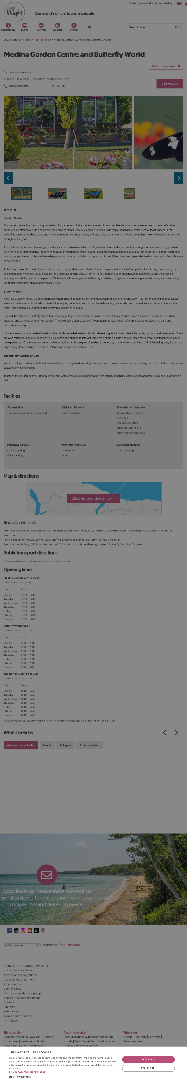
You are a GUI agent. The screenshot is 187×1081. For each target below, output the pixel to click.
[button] (63, 1071)
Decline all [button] (148, 1068)
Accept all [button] (148, 1059)
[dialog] (93, 1064)
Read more (15, 1068)
